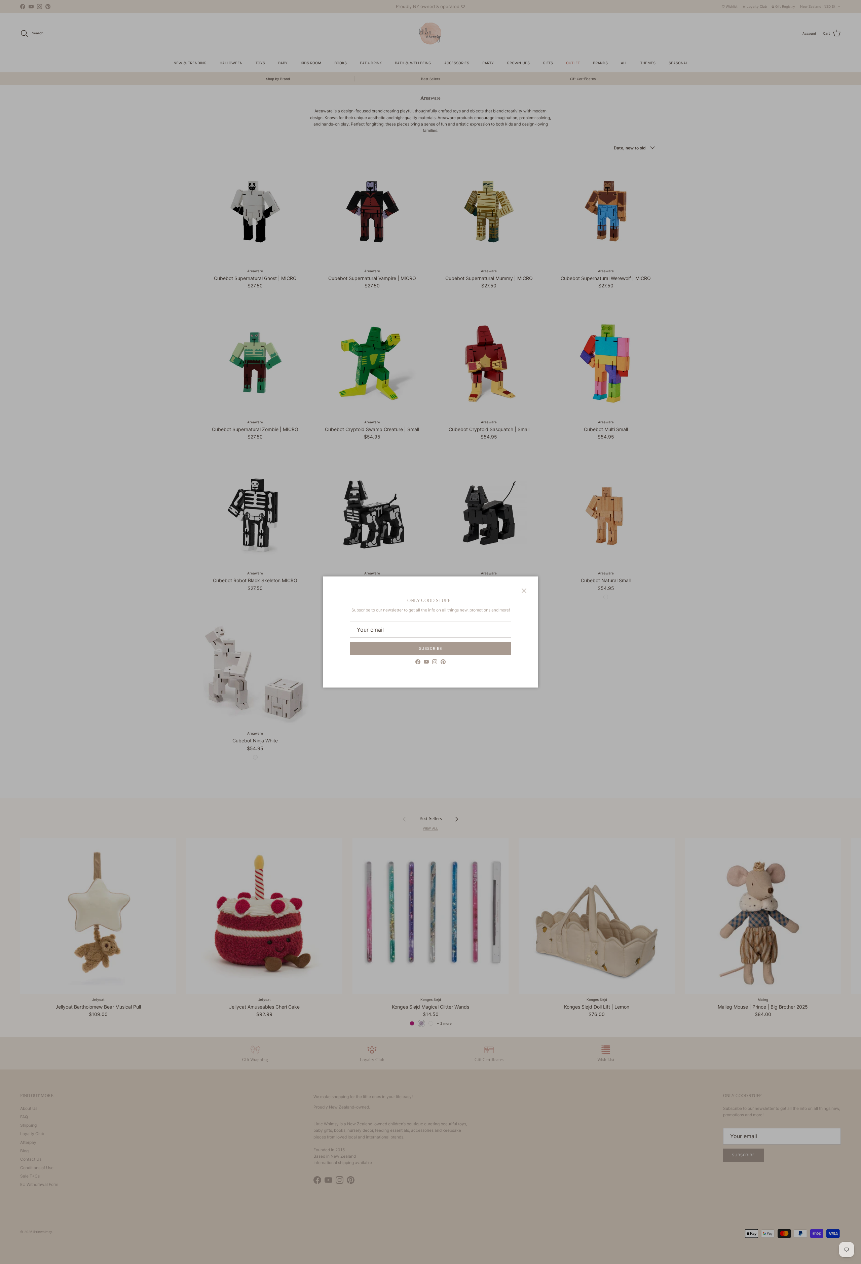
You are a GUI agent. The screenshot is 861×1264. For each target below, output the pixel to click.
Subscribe (430, 648)
